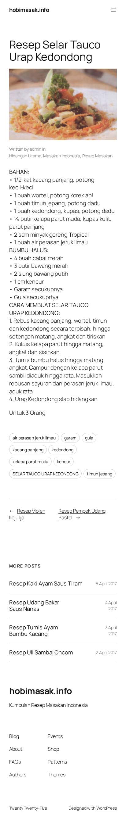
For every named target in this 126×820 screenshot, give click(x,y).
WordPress (106, 808)
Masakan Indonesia (61, 156)
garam (70, 438)
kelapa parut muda (30, 461)
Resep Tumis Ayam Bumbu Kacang (33, 630)
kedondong (62, 450)
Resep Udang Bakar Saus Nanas (34, 605)
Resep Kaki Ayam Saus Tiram (45, 583)
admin (36, 149)
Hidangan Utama (25, 156)
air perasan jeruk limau (34, 438)
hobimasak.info (29, 10)
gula (89, 438)
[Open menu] (113, 10)
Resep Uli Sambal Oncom (41, 652)
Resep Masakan (97, 156)
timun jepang (99, 474)
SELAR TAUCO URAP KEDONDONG (45, 474)
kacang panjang (28, 450)
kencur (63, 461)
